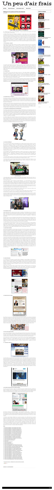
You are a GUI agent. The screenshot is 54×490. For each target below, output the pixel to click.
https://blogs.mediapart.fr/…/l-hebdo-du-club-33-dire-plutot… (13, 455)
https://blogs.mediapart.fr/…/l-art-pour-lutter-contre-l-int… (12, 451)
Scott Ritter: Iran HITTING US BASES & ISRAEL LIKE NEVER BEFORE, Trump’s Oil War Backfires (44, 84)
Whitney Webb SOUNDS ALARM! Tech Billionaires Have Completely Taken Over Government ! (44, 66)
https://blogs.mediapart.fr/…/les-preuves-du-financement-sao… (13, 432)
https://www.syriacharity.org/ (9, 441)
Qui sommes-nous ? (20, 8)
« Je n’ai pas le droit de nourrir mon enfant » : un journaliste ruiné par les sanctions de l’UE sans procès (44, 56)
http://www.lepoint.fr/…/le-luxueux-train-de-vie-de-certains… (12, 435)
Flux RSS (50, 487)
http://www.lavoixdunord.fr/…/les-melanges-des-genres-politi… (13, 444)
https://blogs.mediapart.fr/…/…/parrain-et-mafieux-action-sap (13, 454)
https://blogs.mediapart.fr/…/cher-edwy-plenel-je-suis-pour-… (13, 449)
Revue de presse (11, 8)
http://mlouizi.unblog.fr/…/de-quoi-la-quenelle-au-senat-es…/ (12, 434)
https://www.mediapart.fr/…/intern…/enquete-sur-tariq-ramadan (13, 445)
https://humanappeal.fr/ (8, 442)
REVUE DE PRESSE (42, 11)
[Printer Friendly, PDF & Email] (5, 463)
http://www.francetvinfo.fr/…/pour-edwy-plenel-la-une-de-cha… (13, 431)
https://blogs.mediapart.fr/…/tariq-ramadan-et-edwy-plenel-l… (12, 427)
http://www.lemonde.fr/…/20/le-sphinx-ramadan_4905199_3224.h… (14, 446)
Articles (4, 8)
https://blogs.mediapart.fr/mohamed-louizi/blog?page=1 (12, 447)
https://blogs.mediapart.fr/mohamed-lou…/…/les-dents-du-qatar (13, 450)
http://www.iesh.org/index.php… (9, 443)
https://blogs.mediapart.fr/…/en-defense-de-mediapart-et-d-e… (13, 429)
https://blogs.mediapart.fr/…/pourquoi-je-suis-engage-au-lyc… (13, 453)
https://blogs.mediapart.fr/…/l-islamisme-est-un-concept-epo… (13, 456)
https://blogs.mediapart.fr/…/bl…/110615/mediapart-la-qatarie (13, 448)
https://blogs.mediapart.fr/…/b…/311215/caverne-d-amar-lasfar (12, 433)
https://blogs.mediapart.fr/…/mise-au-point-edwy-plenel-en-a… (13, 452)
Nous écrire (28, 8)
